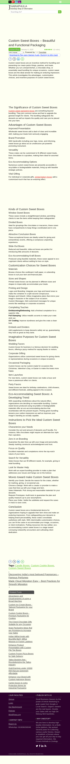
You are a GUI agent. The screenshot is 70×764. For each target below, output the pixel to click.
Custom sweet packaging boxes (22, 111)
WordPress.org (15, 715)
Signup (11, 699)
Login (11, 703)
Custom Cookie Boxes (42, 565)
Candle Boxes (22, 565)
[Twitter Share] (14, 59)
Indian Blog (14, 49)
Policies (12, 711)
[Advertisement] (35, 26)
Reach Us (13, 724)
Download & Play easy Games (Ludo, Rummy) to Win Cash (33, 55)
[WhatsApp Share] (22, 59)
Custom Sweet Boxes (20, 568)
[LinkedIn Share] (18, 59)
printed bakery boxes (43, 177)
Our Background (15, 707)
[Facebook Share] (10, 59)
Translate (42, 52)
